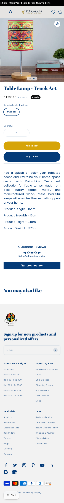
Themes (8, 438)
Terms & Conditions (45, 422)
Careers (8, 454)
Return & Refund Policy (47, 427)
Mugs (38, 400)
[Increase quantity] (24, 132)
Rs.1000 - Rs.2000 (13, 379)
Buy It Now (32, 156)
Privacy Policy (42, 438)
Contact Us (41, 443)
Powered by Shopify (31, 492)
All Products (9, 422)
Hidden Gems (42, 390)
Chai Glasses (42, 379)
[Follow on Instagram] (24, 465)
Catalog (8, 448)
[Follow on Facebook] (6, 465)
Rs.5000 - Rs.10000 (13, 395)
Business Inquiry (44, 417)
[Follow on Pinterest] (33, 465)
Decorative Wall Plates (47, 369)
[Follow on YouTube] (42, 465)
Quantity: (8, 125)
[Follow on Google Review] (6, 472)
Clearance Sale (11, 427)
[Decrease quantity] (8, 132)
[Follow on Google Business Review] (14, 472)
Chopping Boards (44, 385)
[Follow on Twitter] (15, 465)
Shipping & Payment (45, 432)
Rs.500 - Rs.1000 (12, 374)
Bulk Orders (9, 432)
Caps (38, 374)
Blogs (6, 443)
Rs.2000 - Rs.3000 (13, 385)
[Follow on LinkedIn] (51, 465)
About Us (8, 417)
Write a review (32, 265)
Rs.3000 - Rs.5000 (13, 390)
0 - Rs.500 (9, 369)
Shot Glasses (42, 395)
